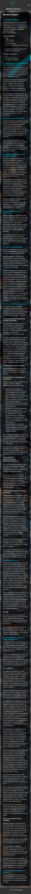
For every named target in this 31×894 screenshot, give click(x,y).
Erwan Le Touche (16, 50)
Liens (11, 889)
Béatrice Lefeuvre (13, 9)
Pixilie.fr (14, 43)
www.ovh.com (15, 59)
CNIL (12, 487)
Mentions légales (19, 889)
